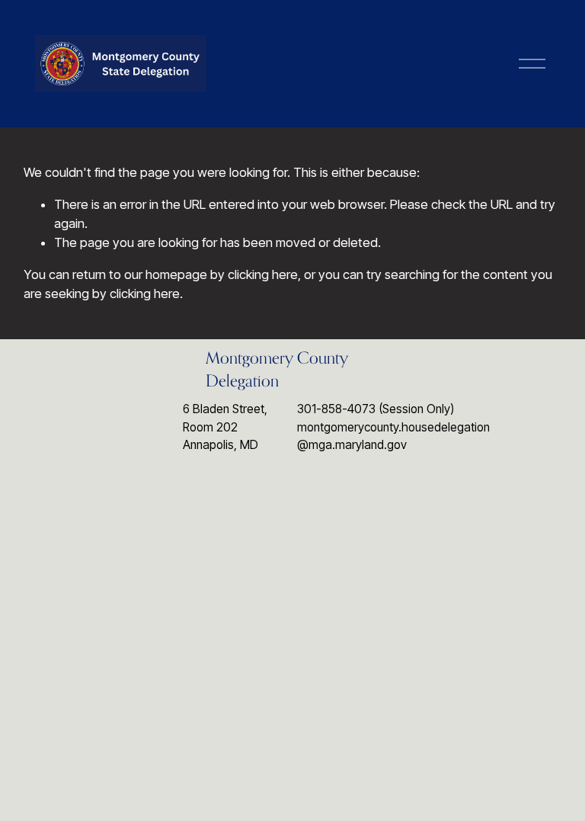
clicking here (263, 274)
